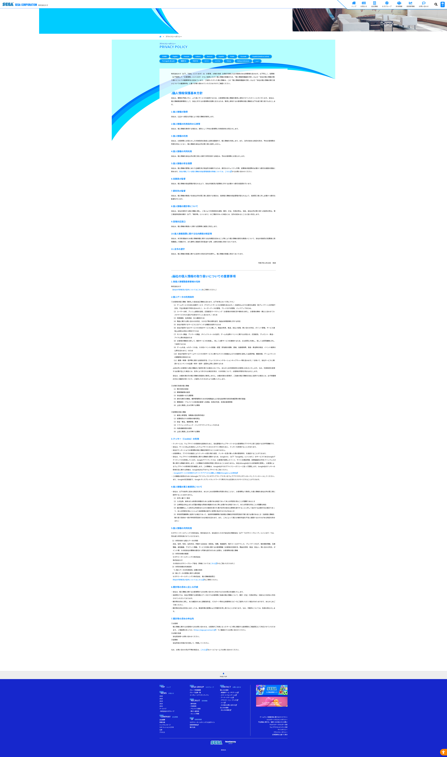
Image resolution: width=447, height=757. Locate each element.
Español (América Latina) (260, 56)
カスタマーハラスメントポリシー (277, 719)
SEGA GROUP (202, 686)
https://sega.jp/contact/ (204, 630)
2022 (161, 706)
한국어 (207, 61)
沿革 (160, 730)
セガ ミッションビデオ (166, 727)
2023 (161, 704)
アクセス (162, 732)
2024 (161, 701)
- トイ (222, 703)
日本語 (164, 56)
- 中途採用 (193, 706)
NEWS (167, 692)
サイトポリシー (283, 729)
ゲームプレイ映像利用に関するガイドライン (274, 717)
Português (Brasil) (168, 61)
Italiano (198, 56)
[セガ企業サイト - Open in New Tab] (216, 742)
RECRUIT (199, 700)
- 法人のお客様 (225, 710)
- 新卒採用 (193, 704)
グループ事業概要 (195, 690)
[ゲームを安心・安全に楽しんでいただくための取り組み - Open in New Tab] (272, 702)
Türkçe (229, 61)
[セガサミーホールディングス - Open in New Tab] (230, 742)
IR (196, 719)
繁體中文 (183, 61)
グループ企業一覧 (195, 692)
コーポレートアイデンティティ (199, 695)
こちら (212, 563)
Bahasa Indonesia (243, 61)
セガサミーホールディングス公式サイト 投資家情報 (202, 723)
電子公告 (192, 727)
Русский (243, 56)
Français (186, 56)
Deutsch (209, 56)
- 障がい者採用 (194, 711)
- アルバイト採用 (195, 709)
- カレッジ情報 (194, 714)
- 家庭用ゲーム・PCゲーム (228, 692)
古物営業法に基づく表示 (280, 734)
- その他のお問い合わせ (227, 705)
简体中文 (195, 61)
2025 (161, 699)
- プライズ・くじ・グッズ (228, 700)
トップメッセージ (165, 725)
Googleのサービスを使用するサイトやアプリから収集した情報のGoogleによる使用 (205, 473)
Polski (232, 56)
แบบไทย (217, 61)
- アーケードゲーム (226, 697)
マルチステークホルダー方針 (278, 724)
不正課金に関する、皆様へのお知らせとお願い (273, 722)
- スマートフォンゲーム (227, 695)
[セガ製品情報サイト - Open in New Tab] (272, 690)
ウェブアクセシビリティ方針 (279, 727)
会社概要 (162, 720)
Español (221, 56)
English (175, 56)
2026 (161, 696)
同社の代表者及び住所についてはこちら (187, 579)
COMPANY (169, 716)
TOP (166, 686)
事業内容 (162, 722)
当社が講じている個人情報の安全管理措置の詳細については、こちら (204, 171)
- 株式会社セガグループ (166, 711)
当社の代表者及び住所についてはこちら (187, 289)
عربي (257, 61)
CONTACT (231, 686)
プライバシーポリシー (281, 732)
